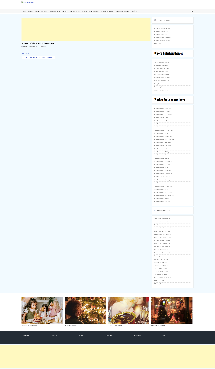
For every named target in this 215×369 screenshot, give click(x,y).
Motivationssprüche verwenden (162, 253)
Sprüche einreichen (107, 11)
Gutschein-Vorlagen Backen (161, 117)
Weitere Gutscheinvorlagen (161, 44)
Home (24, 11)
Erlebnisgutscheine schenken (161, 65)
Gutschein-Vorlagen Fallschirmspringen (164, 139)
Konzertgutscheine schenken (161, 74)
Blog (163, 335)
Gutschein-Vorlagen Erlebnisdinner (163, 136)
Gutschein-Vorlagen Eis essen (161, 133)
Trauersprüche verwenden (161, 271)
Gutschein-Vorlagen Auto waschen (163, 114)
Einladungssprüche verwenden (162, 231)
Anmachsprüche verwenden (161, 221)
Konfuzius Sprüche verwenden (162, 243)
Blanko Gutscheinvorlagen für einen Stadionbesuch (39, 57)
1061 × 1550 (25, 53)
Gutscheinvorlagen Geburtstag (162, 28)
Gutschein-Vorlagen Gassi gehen (162, 145)
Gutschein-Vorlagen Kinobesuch (162, 155)
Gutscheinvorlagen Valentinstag (162, 37)
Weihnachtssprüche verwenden (162, 281)
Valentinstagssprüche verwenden (162, 277)
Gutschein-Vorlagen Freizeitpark (162, 142)
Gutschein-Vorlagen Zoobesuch (162, 201)
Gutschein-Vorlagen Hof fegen (162, 152)
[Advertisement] (86, 29)
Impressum (26, 335)
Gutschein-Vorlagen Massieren (162, 164)
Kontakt (81, 335)
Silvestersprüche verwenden (161, 265)
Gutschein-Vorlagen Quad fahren (162, 170)
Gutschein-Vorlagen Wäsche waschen (164, 195)
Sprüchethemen (75, 11)
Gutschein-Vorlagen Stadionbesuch (163, 183)
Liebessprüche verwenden (161, 249)
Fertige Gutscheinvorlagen (58, 11)
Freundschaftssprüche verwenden (163, 234)
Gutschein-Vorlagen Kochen (161, 158)
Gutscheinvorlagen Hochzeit (161, 31)
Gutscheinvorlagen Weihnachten (162, 40)
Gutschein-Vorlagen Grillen (161, 148)
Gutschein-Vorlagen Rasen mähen (163, 173)
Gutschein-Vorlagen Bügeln (161, 127)
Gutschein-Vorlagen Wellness (161, 198)
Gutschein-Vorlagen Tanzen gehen (163, 192)
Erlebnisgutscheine (122, 11)
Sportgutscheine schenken (161, 90)
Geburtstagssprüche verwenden (162, 237)
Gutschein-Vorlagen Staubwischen (163, 186)
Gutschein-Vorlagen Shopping (162, 180)
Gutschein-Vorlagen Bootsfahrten (163, 124)
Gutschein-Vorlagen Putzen (161, 167)
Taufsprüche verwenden (160, 268)
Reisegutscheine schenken (161, 84)
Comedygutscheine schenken (161, 62)
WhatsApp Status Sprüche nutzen (163, 284)
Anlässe (134, 11)
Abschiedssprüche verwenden (162, 218)
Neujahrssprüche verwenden (161, 259)
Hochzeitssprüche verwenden (162, 240)
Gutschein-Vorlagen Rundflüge (162, 176)
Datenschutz (54, 335)
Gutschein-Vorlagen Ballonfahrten (163, 120)
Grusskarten (137, 335)
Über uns (109, 335)
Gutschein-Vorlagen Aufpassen (162, 111)
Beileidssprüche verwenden (161, 225)
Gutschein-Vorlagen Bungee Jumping (163, 130)
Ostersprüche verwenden (160, 262)
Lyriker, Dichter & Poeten (90, 11)
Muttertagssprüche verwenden (162, 256)
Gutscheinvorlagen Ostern (161, 34)
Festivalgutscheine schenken (161, 68)
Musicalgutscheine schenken (161, 80)
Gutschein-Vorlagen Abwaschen (162, 108)
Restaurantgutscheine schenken (162, 87)
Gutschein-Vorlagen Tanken (161, 189)
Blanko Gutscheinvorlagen (37, 11)
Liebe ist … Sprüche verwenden (162, 246)
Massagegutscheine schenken (162, 77)
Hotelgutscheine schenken (161, 71)
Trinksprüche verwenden (160, 274)
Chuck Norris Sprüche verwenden (163, 228)
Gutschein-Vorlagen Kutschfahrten (163, 161)
